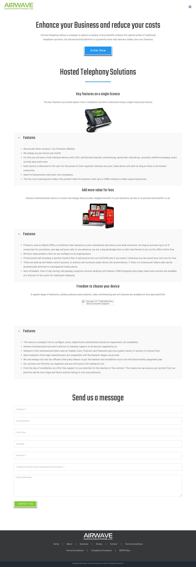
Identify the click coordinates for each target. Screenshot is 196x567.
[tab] (98, 138)
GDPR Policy (124, 550)
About (69, 544)
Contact (113, 544)
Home (56, 544)
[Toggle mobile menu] (190, 6)
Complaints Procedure (101, 550)
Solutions (84, 544)
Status (99, 544)
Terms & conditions (134, 544)
